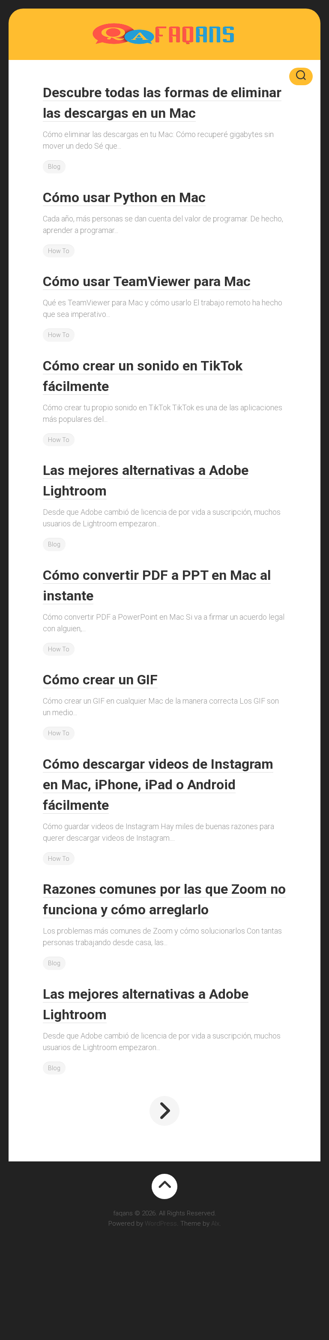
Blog (54, 166)
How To (58, 251)
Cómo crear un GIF (100, 679)
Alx (215, 1223)
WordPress (161, 1223)
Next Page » (164, 1111)
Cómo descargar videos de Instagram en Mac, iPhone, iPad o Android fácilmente (158, 784)
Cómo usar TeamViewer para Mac (147, 281)
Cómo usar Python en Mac (124, 197)
